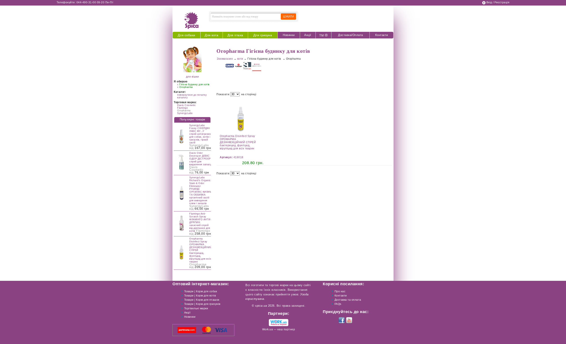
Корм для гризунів (208, 304)
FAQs (338, 304)
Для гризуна (262, 35)
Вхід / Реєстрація (498, 2)
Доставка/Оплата (350, 35)
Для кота (211, 35)
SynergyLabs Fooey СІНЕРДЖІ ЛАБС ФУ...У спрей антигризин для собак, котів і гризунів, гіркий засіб (200, 134)
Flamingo (182, 107)
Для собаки (186, 35)
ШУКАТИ (288, 16)
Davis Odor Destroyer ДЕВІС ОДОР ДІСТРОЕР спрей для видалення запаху (200, 159)
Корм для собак (206, 291)
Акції (307, 35)
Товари (189, 291)
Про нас (340, 291)
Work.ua (267, 329)
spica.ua (261, 305)
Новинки (289, 35)
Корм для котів (206, 295)
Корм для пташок (207, 299)
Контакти (381, 35)
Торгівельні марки (196, 308)
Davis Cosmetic (186, 105)
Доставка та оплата (348, 299)
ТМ (323, 35)
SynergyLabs (185, 113)
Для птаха (235, 35)
